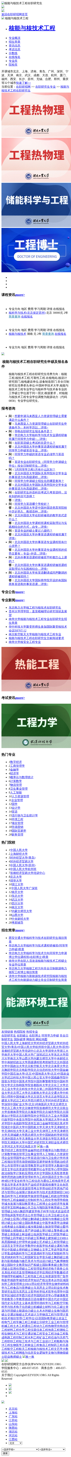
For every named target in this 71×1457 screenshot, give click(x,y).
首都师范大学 (48, 1108)
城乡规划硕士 (36, 1226)
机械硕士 (39, 1306)
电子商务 (57, 1268)
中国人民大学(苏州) (22, 865)
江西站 (13, 1439)
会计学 (16, 807)
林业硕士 (27, 1234)
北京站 (13, 1408)
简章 (14, 41)
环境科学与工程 (46, 1303)
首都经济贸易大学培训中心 (27, 872)
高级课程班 (35, 1062)
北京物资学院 (30, 1108)
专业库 (13, 60)
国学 (14, 804)
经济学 (14, 773)
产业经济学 (35, 1184)
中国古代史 (52, 1299)
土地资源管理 (51, 1276)
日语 (33, 1299)
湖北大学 (54, 1119)
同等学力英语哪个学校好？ (32, 503)
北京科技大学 (24, 1089)
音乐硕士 (48, 1257)
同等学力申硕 (50, 1035)
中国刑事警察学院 (45, 1081)
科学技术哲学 (45, 1291)
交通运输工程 (33, 1333)
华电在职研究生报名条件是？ (33, 431)
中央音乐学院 (22, 1119)
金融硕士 (22, 1199)
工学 (51, 1249)
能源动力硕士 (27, 1310)
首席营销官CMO (58, 1192)
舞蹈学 (24, 1211)
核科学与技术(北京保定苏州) (27, 312)
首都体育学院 (16, 1111)
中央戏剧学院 (19, 1123)
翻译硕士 (36, 1219)
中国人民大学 (19, 850)
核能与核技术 (17, 333)
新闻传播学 (49, 1184)
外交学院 (39, 1115)
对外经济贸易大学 (21, 861)
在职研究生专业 (45, 86)
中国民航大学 (33, 1127)
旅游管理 (36, 1196)
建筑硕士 (54, 1238)
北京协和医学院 (20, 1085)
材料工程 (13, 1329)
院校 (13, 64)
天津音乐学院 (48, 1138)
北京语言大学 (39, 1096)
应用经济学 (49, 1272)
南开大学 (17, 892)
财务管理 (17, 834)
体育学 (55, 1222)
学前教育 (7, 1299)
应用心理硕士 (22, 1219)
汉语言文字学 (10, 1245)
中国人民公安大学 (36, 1077)
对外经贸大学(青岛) (22, 857)
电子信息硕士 (24, 1306)
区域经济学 (14, 1295)
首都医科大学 (39, 1085)
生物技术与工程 (14, 1333)
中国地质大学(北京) (45, 1073)
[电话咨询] (10, 1385)
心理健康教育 (59, 1295)
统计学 (9, 1180)
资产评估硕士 (33, 1230)
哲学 (51, 1169)
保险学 (11, 1173)
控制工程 (22, 1337)
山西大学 (17, 914)
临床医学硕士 (42, 1234)
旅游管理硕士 (54, 1226)
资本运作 (54, 1280)
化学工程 (25, 1329)
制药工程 (57, 1345)
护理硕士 (7, 1238)
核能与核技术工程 (42, 1348)
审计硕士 (48, 1230)
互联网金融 (17, 1207)
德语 (28, 1299)
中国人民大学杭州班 (23, 869)
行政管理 (25, 1165)
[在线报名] (10, 1392)
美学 (25, 1184)
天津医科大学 (16, 1142)
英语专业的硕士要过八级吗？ (33, 530)
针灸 (36, 1245)
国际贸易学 (19, 830)
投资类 (61, 1173)
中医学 (46, 1222)
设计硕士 (48, 1261)
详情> (44, 427)
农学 (57, 1249)
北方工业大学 (54, 1115)
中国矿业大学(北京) (22, 1104)
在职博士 (35, 1035)
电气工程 (10, 1322)
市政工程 (36, 1276)
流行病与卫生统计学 (25, 815)
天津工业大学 (30, 1131)
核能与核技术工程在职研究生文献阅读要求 (36, 638)
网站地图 (41, 1039)
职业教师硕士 (13, 1356)
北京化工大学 (57, 1085)
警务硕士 (60, 1230)
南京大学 (17, 907)
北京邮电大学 (36, 1092)
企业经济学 (55, 1203)
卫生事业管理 (19, 788)
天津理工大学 (48, 1131)
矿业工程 (45, 1337)
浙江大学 (17, 884)
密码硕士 (25, 1249)
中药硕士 (30, 1238)
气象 (57, 1261)
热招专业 (32, 1031)
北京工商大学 (13, 1108)
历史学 (23, 1245)
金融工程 (48, 1196)
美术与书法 (35, 1261)
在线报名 (14, 57)
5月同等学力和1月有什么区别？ (35, 469)
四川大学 (17, 903)
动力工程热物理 (46, 1326)
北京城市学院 (51, 1111)
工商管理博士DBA (19, 1283)
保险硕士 (19, 1230)
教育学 (35, 1165)
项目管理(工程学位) (22, 1318)
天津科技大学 (13, 1131)
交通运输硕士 (16, 1314)
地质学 (59, 1180)
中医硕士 (13, 1249)
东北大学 (17, 895)
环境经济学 (8, 1188)
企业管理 (17, 800)
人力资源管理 (20, 796)
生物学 (56, 1283)
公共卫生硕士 (54, 1215)
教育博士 (30, 1203)
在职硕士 (22, 1035)
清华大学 (16, 880)
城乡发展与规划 (14, 1203)
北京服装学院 (33, 1111)
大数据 (58, 1165)
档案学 (35, 1169)
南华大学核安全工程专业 (25, 641)
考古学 (37, 1188)
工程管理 (33, 1268)
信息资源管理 (22, 1169)
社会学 (43, 1169)
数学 (30, 1245)
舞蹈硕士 (60, 1257)
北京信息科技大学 (45, 1069)
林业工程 (33, 1345)
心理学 (58, 1169)
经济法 (23, 1215)
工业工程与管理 (58, 1322)
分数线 (13, 53)
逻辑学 (43, 1352)
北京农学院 (55, 1096)
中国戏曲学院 (57, 1077)
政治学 (58, 1196)
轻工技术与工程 (29, 1341)
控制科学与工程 (38, 1199)
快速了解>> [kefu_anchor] (23, 82)
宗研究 (43, 1322)
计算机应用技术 (26, 1173)
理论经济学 (38, 1283)
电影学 (5, 1280)
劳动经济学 (49, 1188)
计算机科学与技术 (36, 1192)
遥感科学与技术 (43, 1253)
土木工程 (19, 1326)
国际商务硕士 (33, 1222)
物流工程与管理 (52, 1314)
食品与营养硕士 (23, 1287)
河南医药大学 (44, 1104)
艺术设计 (30, 1314)
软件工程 (10, 1199)
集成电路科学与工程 (20, 1253)
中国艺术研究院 (35, 1142)
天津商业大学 (30, 1138)
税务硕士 (10, 1226)
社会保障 (19, 1192)
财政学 (26, 1196)
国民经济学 (43, 1295)
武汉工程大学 (22, 1100)
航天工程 (25, 1348)
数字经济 (16, 762)
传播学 (40, 1299)
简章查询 (14, 316)
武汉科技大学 (16, 1077)
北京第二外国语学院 (46, 1089)
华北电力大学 (10, 302)
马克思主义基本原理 (23, 1303)
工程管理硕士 (59, 1241)
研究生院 (10, 1291)
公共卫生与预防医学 (38, 1207)
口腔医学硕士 (59, 1234)
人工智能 (16, 792)
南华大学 (7, 323)
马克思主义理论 (43, 1287)
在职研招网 (23, 86)
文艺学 (58, 1348)
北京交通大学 (54, 1092)
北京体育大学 (57, 1066)
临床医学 (13, 1215)
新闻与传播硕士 (52, 1219)
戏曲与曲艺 (20, 1261)
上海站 (13, 1412)
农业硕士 (33, 1241)
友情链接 (7, 1031)
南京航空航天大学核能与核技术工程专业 (35, 634)
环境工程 (17, 819)
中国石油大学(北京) (19, 1073)
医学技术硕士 (48, 1245)
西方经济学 (29, 1295)
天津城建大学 (16, 1134)
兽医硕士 (16, 1234)
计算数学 (16, 781)
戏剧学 (14, 1280)
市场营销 (17, 826)
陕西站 (13, 1427)
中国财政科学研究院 (55, 1134)
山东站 (13, 1424)
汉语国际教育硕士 (47, 1318)
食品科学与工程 (11, 1196)
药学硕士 (19, 1238)
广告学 (64, 1276)
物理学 (8, 1276)
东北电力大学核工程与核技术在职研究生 (35, 607)
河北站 (13, 1435)
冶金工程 (60, 1333)
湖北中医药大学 (14, 1127)
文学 (45, 1249)
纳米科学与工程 (17, 1257)
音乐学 (8, 1184)
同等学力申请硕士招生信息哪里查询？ (39, 481)
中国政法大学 (16, 1066)
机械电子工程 (22, 1276)
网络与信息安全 (29, 1352)
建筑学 (33, 1211)
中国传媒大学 (22, 1096)
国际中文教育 (16, 1264)
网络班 (31, 1039)
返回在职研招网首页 (14, 14)
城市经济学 (26, 1280)
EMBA (64, 1238)
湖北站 (13, 1431)
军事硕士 (42, 1238)
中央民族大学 (39, 1119)
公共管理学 (11, 1165)
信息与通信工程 (44, 1180)
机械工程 (7, 1326)
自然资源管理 (24, 1188)
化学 (51, 1199)
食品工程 (45, 1345)
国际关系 (51, 1173)
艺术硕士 (45, 1241)
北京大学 (16, 876)
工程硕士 (33, 1322)
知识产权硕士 (33, 1264)
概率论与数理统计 (21, 777)
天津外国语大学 (11, 1138)
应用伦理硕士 (19, 1268)
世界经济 (45, 1268)
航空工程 (13, 1348)
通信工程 (30, 1326)
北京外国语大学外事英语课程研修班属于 (41, 534)
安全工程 (48, 1333)
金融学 (14, 769)
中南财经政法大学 (16, 1062)
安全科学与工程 (24, 1180)
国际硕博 (19, 1039)
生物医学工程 (19, 1345)
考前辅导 (17, 922)
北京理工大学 (19, 1092)
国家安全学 (35, 1257)
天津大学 (48, 1127)
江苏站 (13, 1420)
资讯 (14, 45)
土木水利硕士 (45, 1310)
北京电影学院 (24, 1069)
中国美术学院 (24, 1081)
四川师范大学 (39, 1100)
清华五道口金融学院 (41, 1123)
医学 (63, 1249)
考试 (14, 49)
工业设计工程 (48, 1341)
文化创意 (62, 1184)
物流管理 (16, 784)
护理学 (23, 1241)
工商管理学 (17, 765)
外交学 (40, 1173)
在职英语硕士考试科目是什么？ (35, 442)
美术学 (17, 1184)
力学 (39, 1314)
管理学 (49, 1165)
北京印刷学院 (24, 1115)
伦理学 (58, 1291)
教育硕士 (57, 1207)
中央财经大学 (20, 918)
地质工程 (54, 1329)
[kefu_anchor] (10, 1388)
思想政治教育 (16, 1177)
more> (20, 295)
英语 (14, 811)
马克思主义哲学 (26, 1291)
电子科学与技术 (47, 1211)
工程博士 (42, 1203)
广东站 (13, 1416)
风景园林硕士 (10, 1241)
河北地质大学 (27, 1146)
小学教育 (19, 1299)
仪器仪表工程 (39, 1329)
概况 (14, 37)
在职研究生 (8, 1035)
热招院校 (19, 1031)
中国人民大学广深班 (24, 888)
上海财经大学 (19, 853)
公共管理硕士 (36, 1215)
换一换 (44, 1146)
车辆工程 (22, 1322)
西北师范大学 (33, 1134)
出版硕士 (22, 1226)
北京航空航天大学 (36, 1066)
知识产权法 (40, 1280)
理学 (49, 1283)
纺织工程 (13, 1341)
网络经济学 (35, 1272)
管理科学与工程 (35, 1177)
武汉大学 (17, 899)
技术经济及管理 (17, 1272)
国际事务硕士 (51, 1264)
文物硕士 (36, 1249)
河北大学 (13, 1146)
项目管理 (17, 823)
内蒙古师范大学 (22, 911)
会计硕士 (19, 1222)
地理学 (58, 1199)
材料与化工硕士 (55, 1306)
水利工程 (33, 1337)
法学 (42, 1165)
